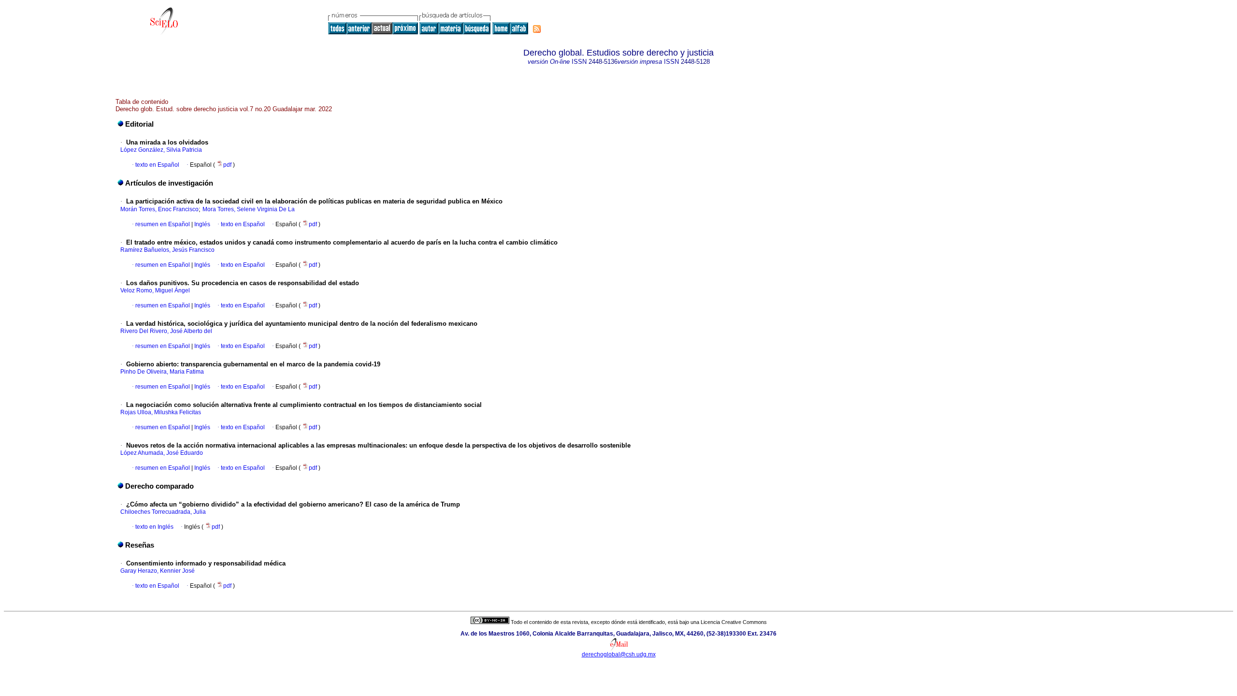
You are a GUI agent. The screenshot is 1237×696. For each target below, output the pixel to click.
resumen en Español (162, 224)
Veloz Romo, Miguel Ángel (155, 290)
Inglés (201, 224)
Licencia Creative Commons (734, 622)
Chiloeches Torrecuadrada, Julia (163, 511)
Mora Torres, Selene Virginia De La (248, 209)
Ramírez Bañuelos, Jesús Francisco (167, 249)
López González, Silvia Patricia (161, 149)
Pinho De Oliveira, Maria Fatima (162, 371)
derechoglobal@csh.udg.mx (619, 654)
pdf (228, 164)
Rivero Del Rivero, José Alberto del (166, 331)
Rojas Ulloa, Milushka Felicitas (160, 412)
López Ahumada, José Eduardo (161, 453)
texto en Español (157, 164)
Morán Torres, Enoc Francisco (159, 209)
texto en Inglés (154, 526)
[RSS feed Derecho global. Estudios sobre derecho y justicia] (537, 29)
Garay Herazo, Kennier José (157, 570)
